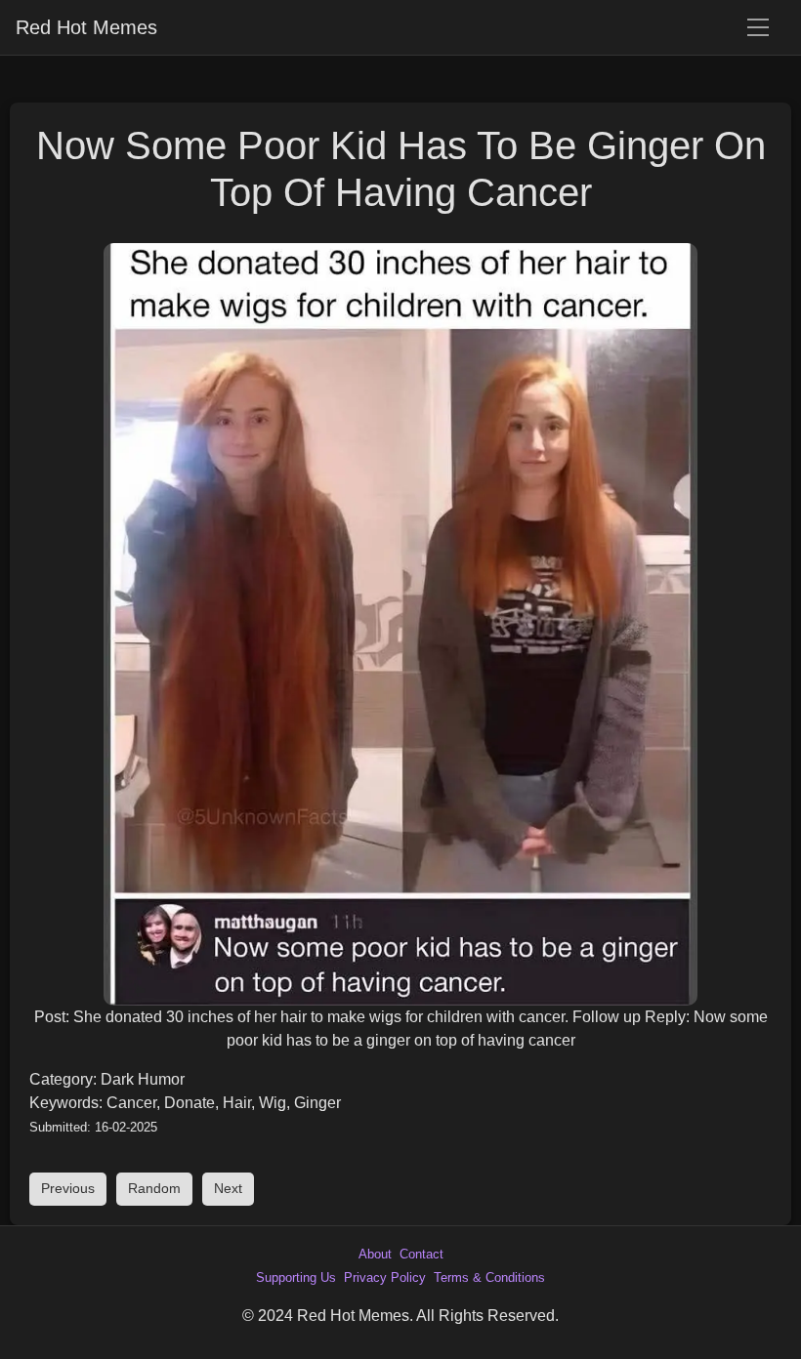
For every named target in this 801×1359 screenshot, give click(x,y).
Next (228, 1188)
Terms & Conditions (489, 1277)
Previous (68, 1188)
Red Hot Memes (86, 27)
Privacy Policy (385, 1277)
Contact (421, 1254)
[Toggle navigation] (758, 27)
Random (154, 1188)
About (375, 1254)
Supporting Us (296, 1277)
